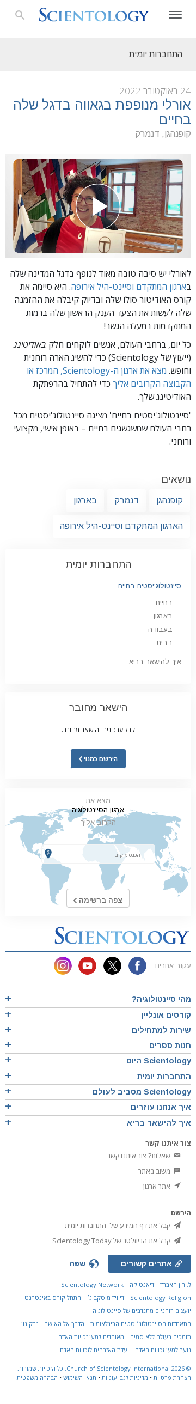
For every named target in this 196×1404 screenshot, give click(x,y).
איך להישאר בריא (155, 662)
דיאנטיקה (142, 1284)
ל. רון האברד (175, 1284)
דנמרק (126, 500)
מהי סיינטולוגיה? (161, 999)
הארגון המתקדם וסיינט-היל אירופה (121, 526)
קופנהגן (169, 500)
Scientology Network (92, 1284)
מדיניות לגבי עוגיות (125, 1377)
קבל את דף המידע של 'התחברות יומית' (117, 1225)
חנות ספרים (170, 1045)
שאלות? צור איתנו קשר (139, 1155)
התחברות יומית (98, 564)
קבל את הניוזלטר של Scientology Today (112, 1240)
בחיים (164, 603)
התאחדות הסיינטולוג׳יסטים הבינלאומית (140, 1324)
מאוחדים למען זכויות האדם (91, 1337)
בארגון (85, 500)
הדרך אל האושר (64, 1324)
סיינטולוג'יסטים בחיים (149, 586)
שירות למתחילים (161, 1030)
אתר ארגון (157, 1186)
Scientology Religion (160, 1297)
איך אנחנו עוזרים (161, 1107)
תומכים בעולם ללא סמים (160, 1337)
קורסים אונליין (166, 1015)
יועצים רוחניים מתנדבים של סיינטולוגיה (142, 1310)
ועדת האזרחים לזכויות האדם (94, 1350)
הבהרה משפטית (37, 1377)
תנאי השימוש (79, 1377)
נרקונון (30, 1324)
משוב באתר (155, 1171)
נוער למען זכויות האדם (163, 1350)
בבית (164, 643)
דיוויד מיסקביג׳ (105, 1297)
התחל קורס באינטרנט (52, 1297)
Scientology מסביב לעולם (142, 1091)
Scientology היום (158, 1060)
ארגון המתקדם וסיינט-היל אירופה (128, 287)
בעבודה (160, 629)
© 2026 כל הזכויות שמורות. (103, 1368)
